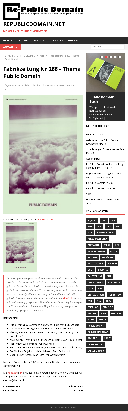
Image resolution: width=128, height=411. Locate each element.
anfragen (93, 248)
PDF (21, 372)
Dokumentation (48, 85)
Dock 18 (67, 298)
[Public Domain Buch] (105, 72)
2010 (90, 235)
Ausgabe (13, 372)
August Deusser (97, 254)
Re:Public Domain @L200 (99, 185)
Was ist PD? (40, 40)
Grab (104, 316)
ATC (117, 248)
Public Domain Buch (102, 99)
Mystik (103, 322)
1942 (108, 229)
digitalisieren (96, 297)
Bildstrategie (96, 266)
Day (100, 291)
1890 (103, 223)
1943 (118, 229)
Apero (107, 248)
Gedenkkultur (93, 161)
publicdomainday (98, 334)
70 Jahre (92, 223)
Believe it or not (94, 137)
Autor (114, 254)
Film (99, 303)
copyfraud (114, 285)
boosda (31, 85)
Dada (91, 291)
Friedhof (93, 310)
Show (107, 341)
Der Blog (7, 40)
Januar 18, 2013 (15, 85)
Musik (91, 322)
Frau (109, 303)
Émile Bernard (96, 353)
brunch (112, 266)
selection (70, 85)
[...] (106, 118)
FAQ (90, 303)
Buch (91, 272)
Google (92, 316)
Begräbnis (107, 260)
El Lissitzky (115, 297)
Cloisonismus (96, 285)
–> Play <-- (57, 40)
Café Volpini (95, 279)
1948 (89, 196)
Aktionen (23, 40)
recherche (94, 341)
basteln (92, 260)
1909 (113, 223)
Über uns (73, 40)
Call (109, 279)
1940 (90, 229)
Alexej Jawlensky (97, 241)
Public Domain (96, 328)
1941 (99, 229)
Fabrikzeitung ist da (50, 219)
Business (103, 272)
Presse (60, 85)
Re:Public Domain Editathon (101, 191)
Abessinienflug (105, 235)
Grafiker (116, 316)
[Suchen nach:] (108, 46)
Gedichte (108, 310)
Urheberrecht (96, 347)
